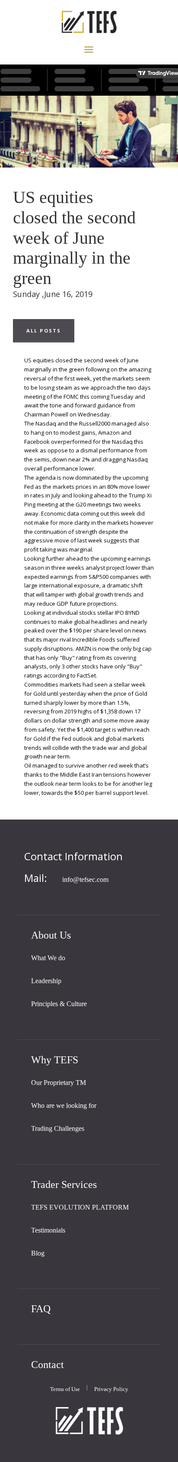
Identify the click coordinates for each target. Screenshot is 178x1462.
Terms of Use (65, 1389)
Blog (37, 1253)
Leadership (46, 980)
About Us (51, 935)
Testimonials (48, 1230)
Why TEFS (54, 1059)
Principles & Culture (59, 1003)
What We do (48, 958)
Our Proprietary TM (58, 1082)
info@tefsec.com (85, 879)
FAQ (41, 1308)
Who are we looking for (63, 1105)
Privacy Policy (111, 1389)
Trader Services (64, 1184)
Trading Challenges (57, 1128)
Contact (47, 1364)
